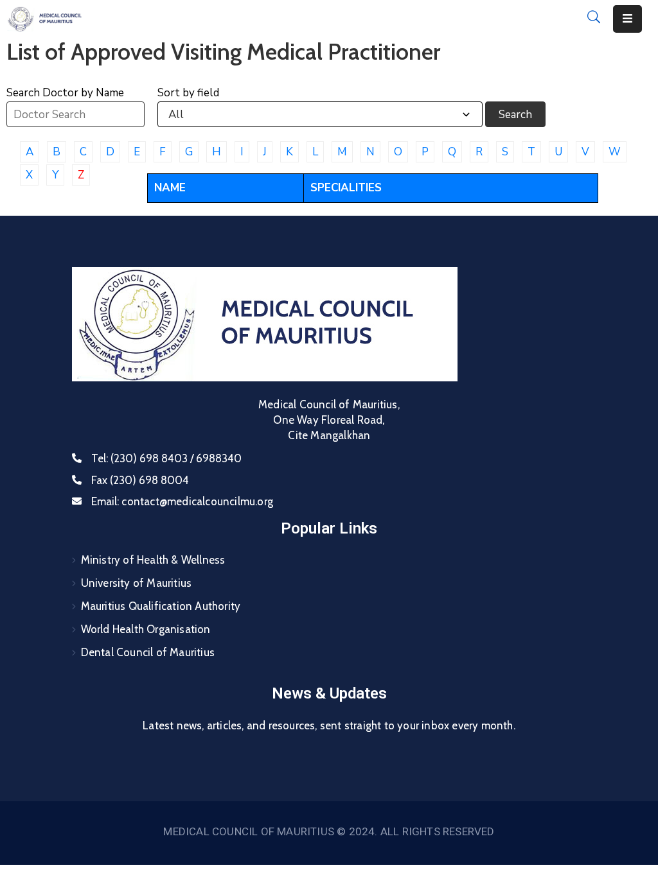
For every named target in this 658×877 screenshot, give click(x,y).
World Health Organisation (146, 629)
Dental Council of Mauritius (148, 652)
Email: (182, 501)
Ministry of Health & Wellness (153, 559)
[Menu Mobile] (627, 19)
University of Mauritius (136, 583)
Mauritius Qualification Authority (161, 606)
